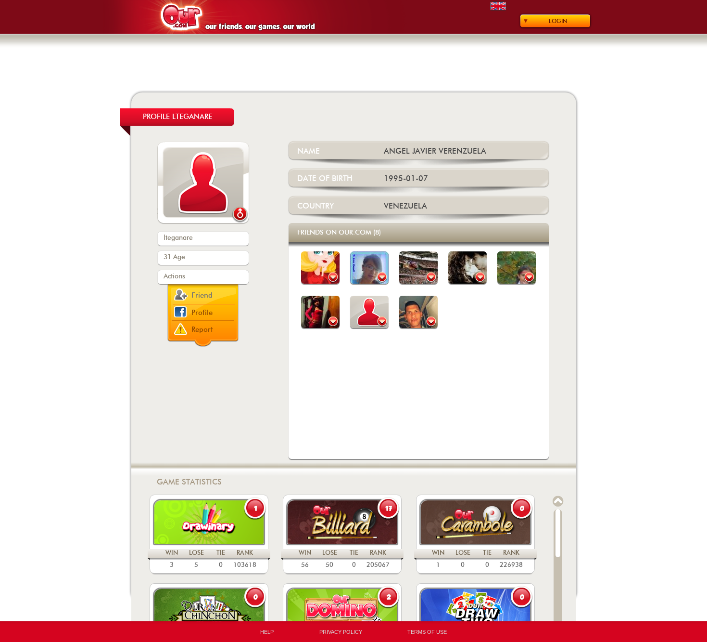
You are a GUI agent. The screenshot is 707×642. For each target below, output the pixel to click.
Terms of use (427, 632)
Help (267, 632)
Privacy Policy (340, 632)
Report (202, 329)
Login (558, 21)
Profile (202, 312)
